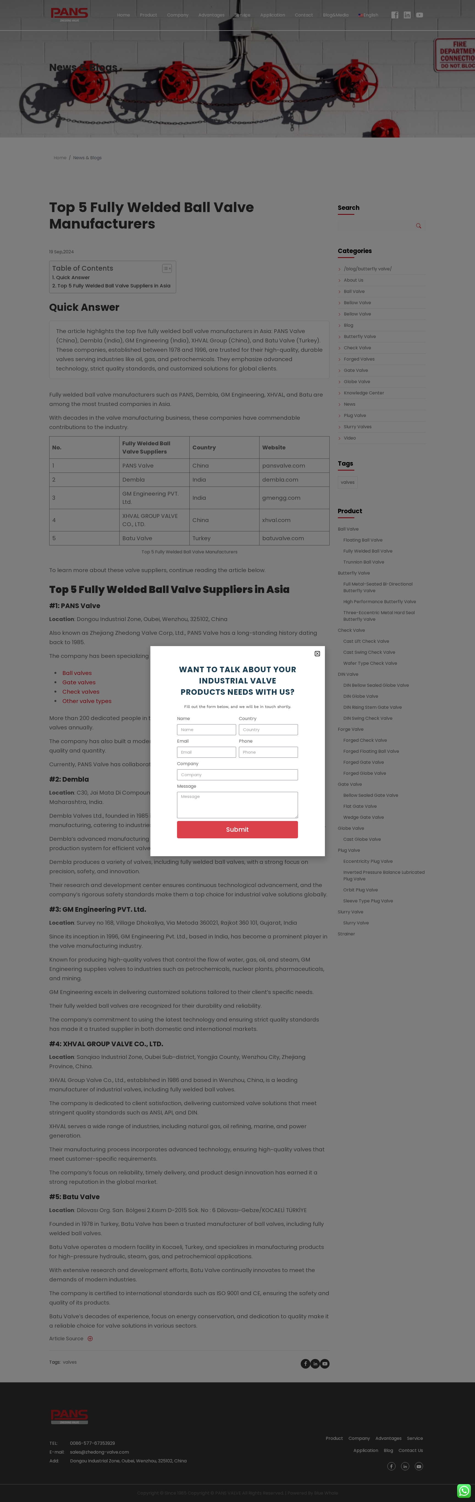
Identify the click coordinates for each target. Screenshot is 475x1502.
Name (183, 718)
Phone (246, 741)
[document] (237, 751)
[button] (317, 654)
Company (187, 763)
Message (186, 786)
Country (247, 718)
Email (183, 741)
